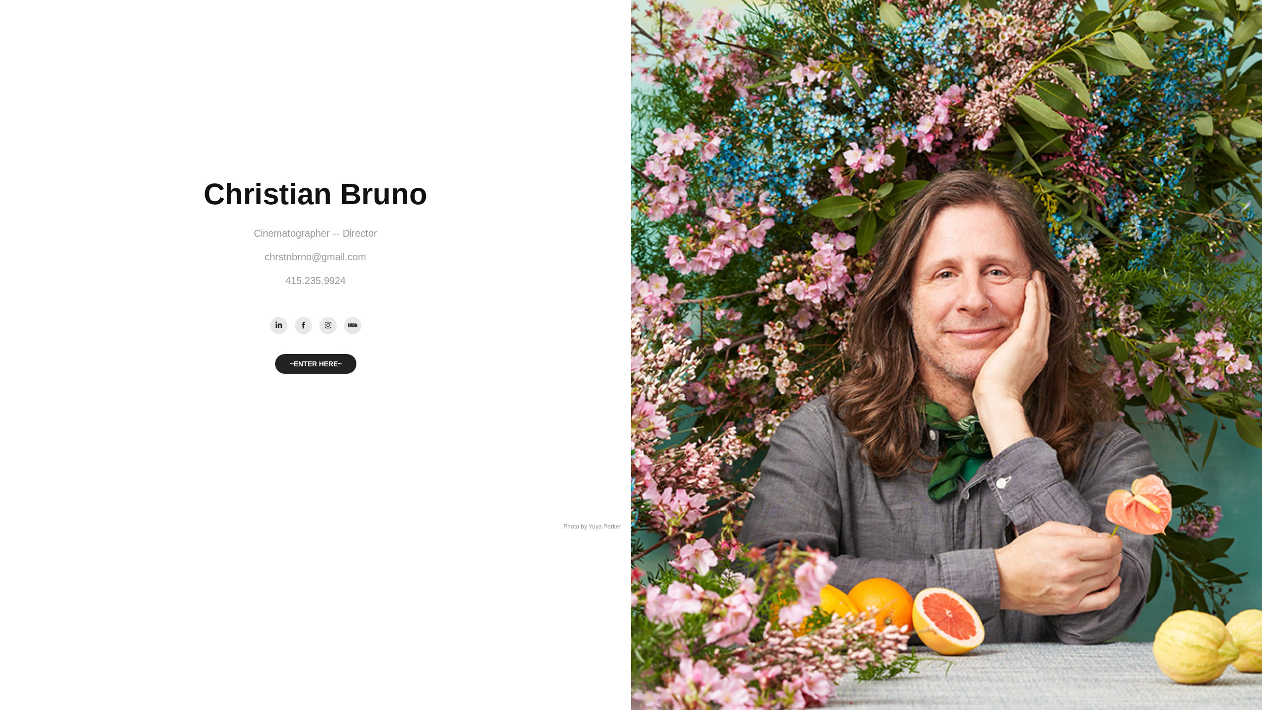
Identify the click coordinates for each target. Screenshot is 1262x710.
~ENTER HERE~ (316, 364)
